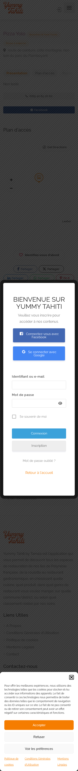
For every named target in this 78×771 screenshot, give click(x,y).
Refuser (39, 737)
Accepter (39, 725)
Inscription (39, 446)
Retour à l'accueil (39, 473)
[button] (71, 677)
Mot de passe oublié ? (39, 461)
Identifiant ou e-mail (28, 377)
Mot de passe (23, 395)
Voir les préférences (39, 749)
